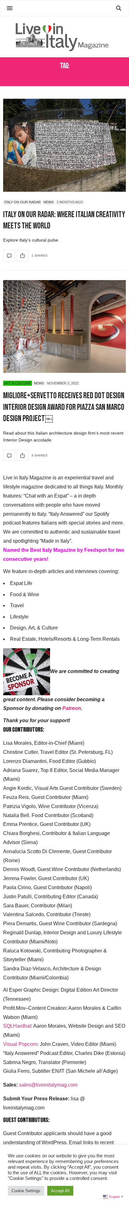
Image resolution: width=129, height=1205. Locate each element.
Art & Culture (17, 383)
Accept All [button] (60, 1190)
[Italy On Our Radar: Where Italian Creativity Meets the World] (64, 145)
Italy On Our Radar (22, 202)
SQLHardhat (17, 1026)
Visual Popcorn (20, 1044)
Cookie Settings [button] (26, 1190)
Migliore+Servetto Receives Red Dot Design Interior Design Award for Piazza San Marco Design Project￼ (63, 407)
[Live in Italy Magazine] (64, 36)
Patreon (71, 708)
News (49, 202)
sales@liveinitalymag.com (48, 1085)
